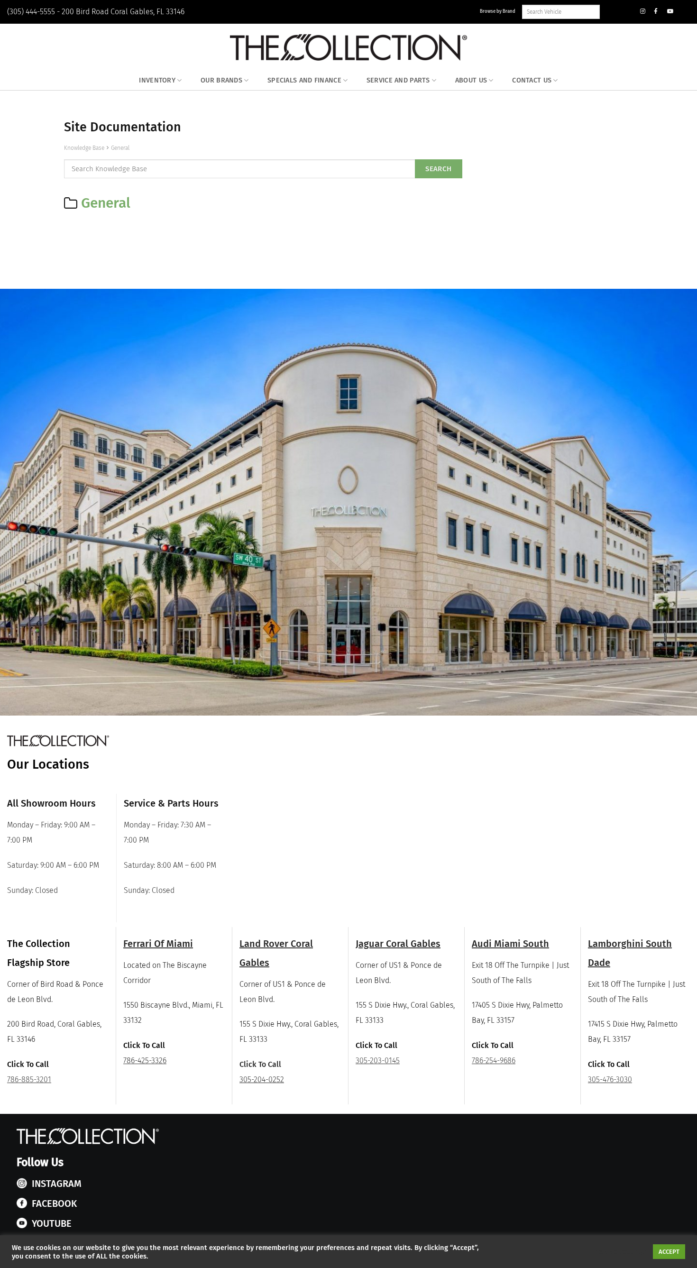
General (120, 148)
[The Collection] (348, 47)
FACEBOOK (54, 1203)
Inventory (157, 80)
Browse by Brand (497, 11)
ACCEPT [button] (669, 1251)
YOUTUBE (52, 1223)
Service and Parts (398, 80)
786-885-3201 (29, 1079)
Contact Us (531, 80)
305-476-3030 (610, 1079)
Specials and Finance (304, 80)
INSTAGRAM (57, 1183)
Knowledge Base (84, 148)
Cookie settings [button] (621, 1252)
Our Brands (221, 80)
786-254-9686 (493, 1060)
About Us (471, 80)
